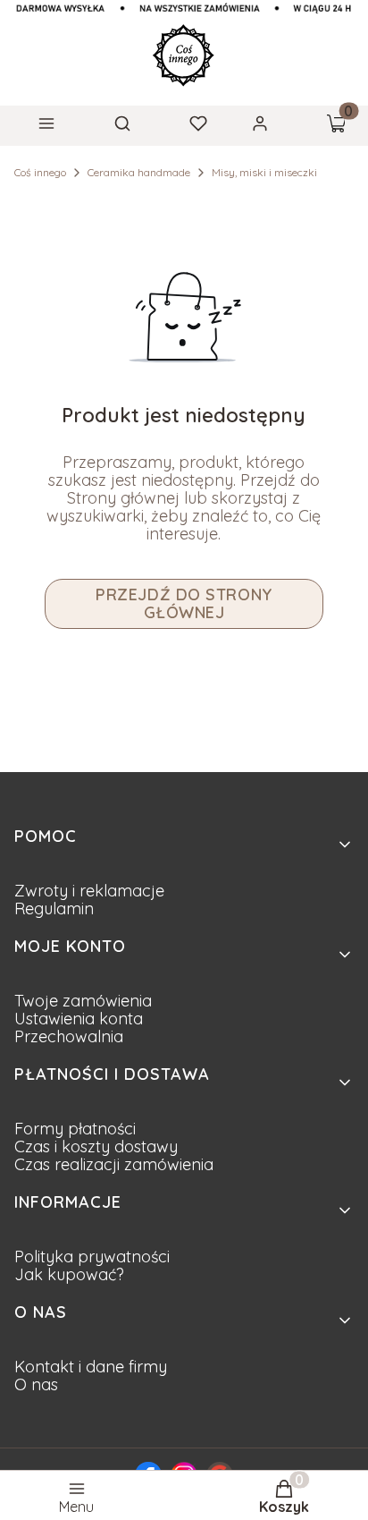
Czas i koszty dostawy (96, 1146)
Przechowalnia (68, 1036)
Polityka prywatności (92, 1256)
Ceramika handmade (139, 172)
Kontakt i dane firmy (90, 1366)
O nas (36, 1384)
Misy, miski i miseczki (264, 172)
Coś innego (40, 172)
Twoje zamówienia (83, 1000)
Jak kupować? (69, 1274)
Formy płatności (75, 1128)
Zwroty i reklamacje (89, 890)
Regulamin (54, 908)
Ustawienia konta (78, 1018)
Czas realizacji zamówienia (113, 1164)
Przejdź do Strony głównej (184, 603)
